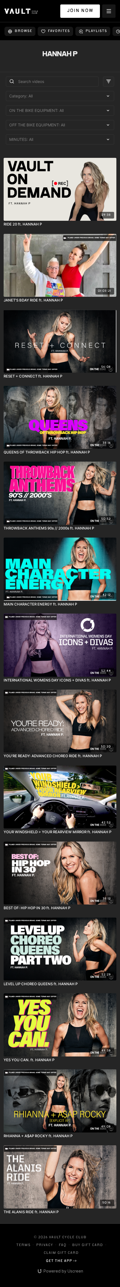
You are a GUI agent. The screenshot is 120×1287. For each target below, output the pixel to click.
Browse (23, 31)
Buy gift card (87, 1245)
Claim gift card (61, 1253)
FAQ (62, 1245)
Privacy (44, 1245)
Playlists (96, 31)
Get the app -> (61, 1261)
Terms (23, 1245)
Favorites (59, 31)
